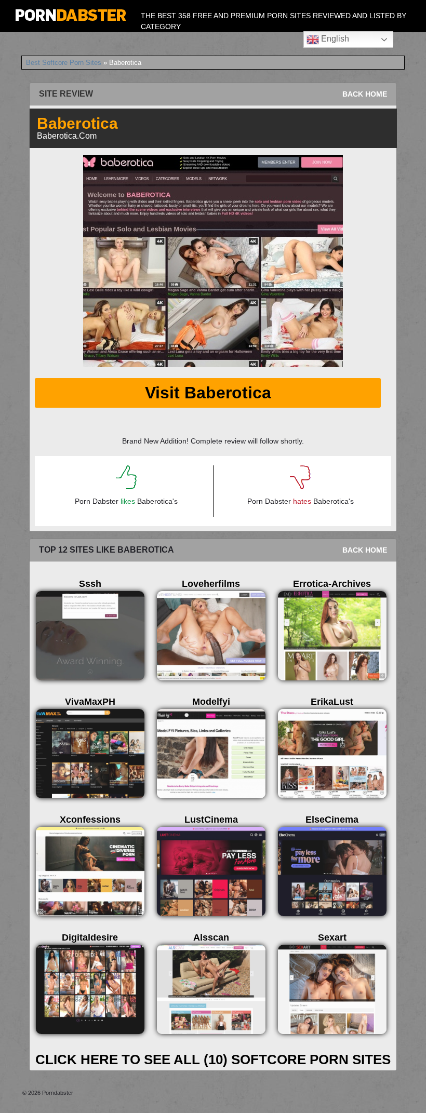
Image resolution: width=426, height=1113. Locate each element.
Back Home (364, 94)
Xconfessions (90, 819)
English (334, 38)
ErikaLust (332, 701)
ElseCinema (331, 819)
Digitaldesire (90, 937)
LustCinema (211, 819)
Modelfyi (211, 701)
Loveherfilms (211, 584)
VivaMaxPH (90, 701)
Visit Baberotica (208, 392)
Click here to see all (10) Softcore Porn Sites (213, 1059)
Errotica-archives (332, 584)
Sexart (332, 937)
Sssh (90, 584)
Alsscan (211, 937)
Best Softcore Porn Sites (63, 62)
